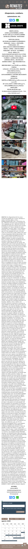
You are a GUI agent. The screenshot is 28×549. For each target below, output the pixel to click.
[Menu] (25, 544)
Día (22, 518)
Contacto (19, 545)
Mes (12, 518)
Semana (17, 518)
